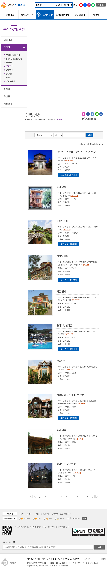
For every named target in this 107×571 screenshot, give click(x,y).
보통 (50, 518)
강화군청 (74, 5)
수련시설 (9, 74)
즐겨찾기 (83, 114)
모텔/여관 (9, 70)
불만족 (62, 518)
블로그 (97, 114)
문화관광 (19, 5)
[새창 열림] (14, 542)
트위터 (92, 114)
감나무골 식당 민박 (66, 464)
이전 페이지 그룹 (35, 496)
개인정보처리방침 (33, 559)
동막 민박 (61, 187)
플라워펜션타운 (64, 325)
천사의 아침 (62, 256)
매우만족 (27, 518)
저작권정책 (46, 559)
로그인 (58, 5)
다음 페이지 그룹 (93, 496)
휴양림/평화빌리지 (13, 55)
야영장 (8, 77)
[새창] (81, 4)
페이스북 (88, 114)
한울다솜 (61, 360)
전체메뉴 (101, 5)
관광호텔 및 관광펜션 (14, 59)
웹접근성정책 (57, 559)
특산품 (7, 96)
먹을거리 (8, 40)
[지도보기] (69, 160)
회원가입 (66, 5)
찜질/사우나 (10, 81)
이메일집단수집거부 (72, 559)
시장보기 (8, 103)
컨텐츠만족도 (8, 518)
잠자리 (7, 47)
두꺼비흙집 (62, 220)
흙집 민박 (61, 430)
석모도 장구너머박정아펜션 (70, 394)
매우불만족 (75, 518)
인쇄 (101, 114)
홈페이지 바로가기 (69, 175)
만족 (38, 518)
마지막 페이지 (97, 496)
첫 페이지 (30, 496)
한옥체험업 (10, 62)
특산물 (7, 89)
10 (88, 497)
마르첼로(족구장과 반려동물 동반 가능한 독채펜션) (77, 151)
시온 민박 (61, 291)
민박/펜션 (9, 66)
